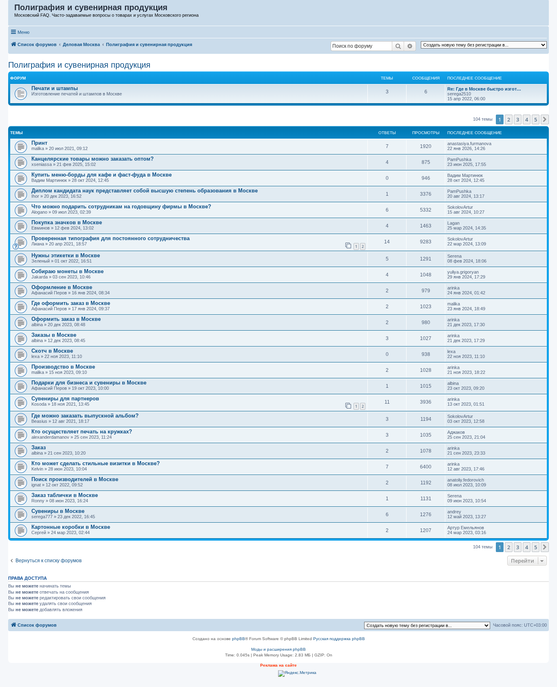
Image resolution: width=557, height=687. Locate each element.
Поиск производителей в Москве (74, 479)
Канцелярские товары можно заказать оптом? (92, 159)
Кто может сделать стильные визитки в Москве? (95, 463)
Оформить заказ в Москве (66, 319)
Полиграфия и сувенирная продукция (79, 64)
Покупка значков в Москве (66, 222)
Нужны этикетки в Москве (65, 255)
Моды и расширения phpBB (278, 649)
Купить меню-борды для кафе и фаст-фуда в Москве (101, 175)
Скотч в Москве (52, 351)
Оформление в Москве (61, 287)
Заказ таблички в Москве (64, 495)
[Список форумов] (11, 9)
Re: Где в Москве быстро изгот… (484, 88)
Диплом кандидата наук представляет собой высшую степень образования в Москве (144, 191)
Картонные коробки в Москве (70, 527)
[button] (545, 119)
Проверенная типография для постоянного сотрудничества (110, 238)
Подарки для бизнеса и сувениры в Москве (88, 383)
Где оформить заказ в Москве (70, 303)
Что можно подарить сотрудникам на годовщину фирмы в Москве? (121, 206)
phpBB (238, 638)
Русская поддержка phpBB (339, 638)
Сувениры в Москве (57, 511)
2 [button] (508, 119)
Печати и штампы (54, 88)
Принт (39, 143)
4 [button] (526, 119)
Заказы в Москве (53, 335)
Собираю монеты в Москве (67, 271)
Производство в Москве (63, 367)
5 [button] (535, 119)
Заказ (38, 447)
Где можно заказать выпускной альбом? (85, 416)
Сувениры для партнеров (65, 398)
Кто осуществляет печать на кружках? (81, 432)
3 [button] (517, 119)
